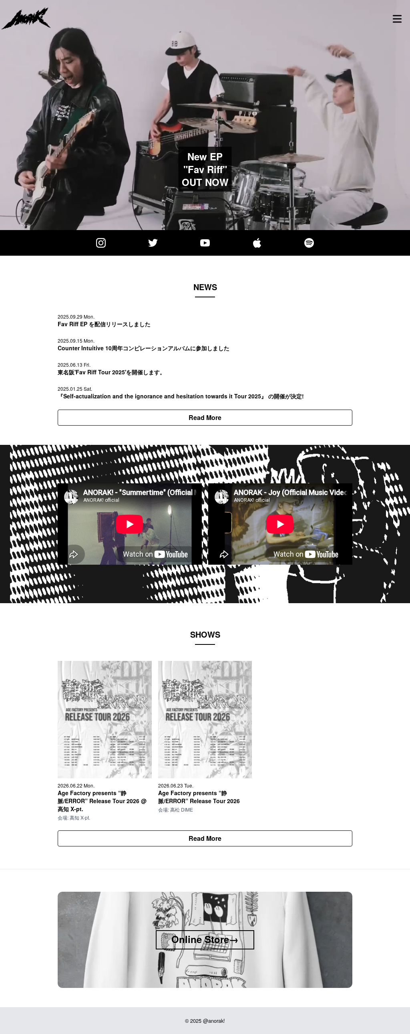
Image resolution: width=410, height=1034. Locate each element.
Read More (205, 417)
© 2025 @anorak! (205, 1020)
